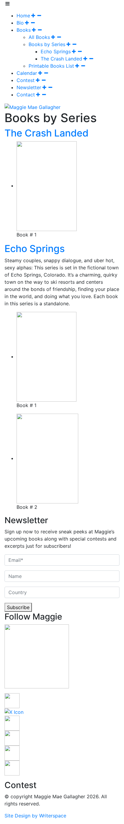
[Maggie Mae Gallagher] (32, 107)
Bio (20, 23)
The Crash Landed (61, 59)
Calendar (27, 73)
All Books (39, 37)
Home (23, 16)
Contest (26, 80)
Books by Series (47, 44)
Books (24, 30)
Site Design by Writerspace (35, 816)
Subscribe (18, 607)
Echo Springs (56, 51)
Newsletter (29, 87)
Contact (26, 95)
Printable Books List (51, 66)
